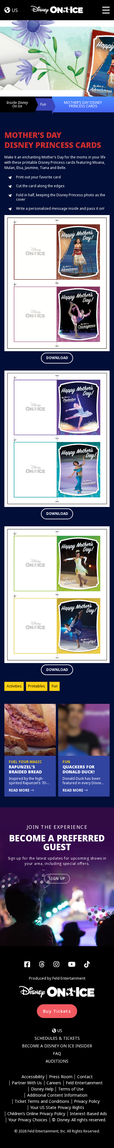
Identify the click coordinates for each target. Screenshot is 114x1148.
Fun (43, 104)
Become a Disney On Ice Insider (57, 1046)
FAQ (57, 1053)
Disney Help (42, 1089)
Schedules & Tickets (57, 1038)
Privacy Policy (87, 1101)
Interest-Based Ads (88, 1113)
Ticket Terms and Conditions (42, 1101)
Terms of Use (71, 1089)
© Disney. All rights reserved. (79, 1119)
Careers (53, 1083)
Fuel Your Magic (25, 761)
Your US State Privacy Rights (57, 1107)
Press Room (60, 1076)
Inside (17, 104)
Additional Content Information (57, 1095)
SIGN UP (57, 878)
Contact (85, 1076)
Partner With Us (27, 1083)
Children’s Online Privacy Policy (36, 1113)
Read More (19, 790)
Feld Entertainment (84, 1083)
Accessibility (33, 1076)
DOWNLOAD (57, 357)
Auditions (57, 1061)
